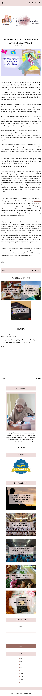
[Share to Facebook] (32, 270)
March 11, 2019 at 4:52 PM (8, 336)
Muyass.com (18, 693)
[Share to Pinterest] (38, 270)
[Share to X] (35, 270)
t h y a (8, 334)
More (38, 379)
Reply (3, 346)
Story (4, 270)
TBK (30, 693)
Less (3, 379)
